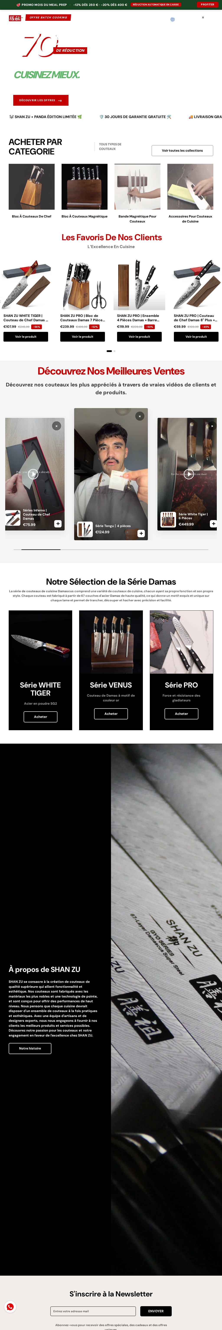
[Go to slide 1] (109, 351)
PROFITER (207, 4)
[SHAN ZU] (15, 19)
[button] (181, 19)
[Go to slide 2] (114, 351)
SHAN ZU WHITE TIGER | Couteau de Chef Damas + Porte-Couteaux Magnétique (25, 322)
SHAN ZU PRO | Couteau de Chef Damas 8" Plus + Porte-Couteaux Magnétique (194, 322)
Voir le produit (25, 337)
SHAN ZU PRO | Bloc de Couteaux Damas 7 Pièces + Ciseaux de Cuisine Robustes (82, 322)
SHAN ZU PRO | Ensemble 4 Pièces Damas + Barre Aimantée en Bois (138, 320)
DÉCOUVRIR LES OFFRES (40, 100)
